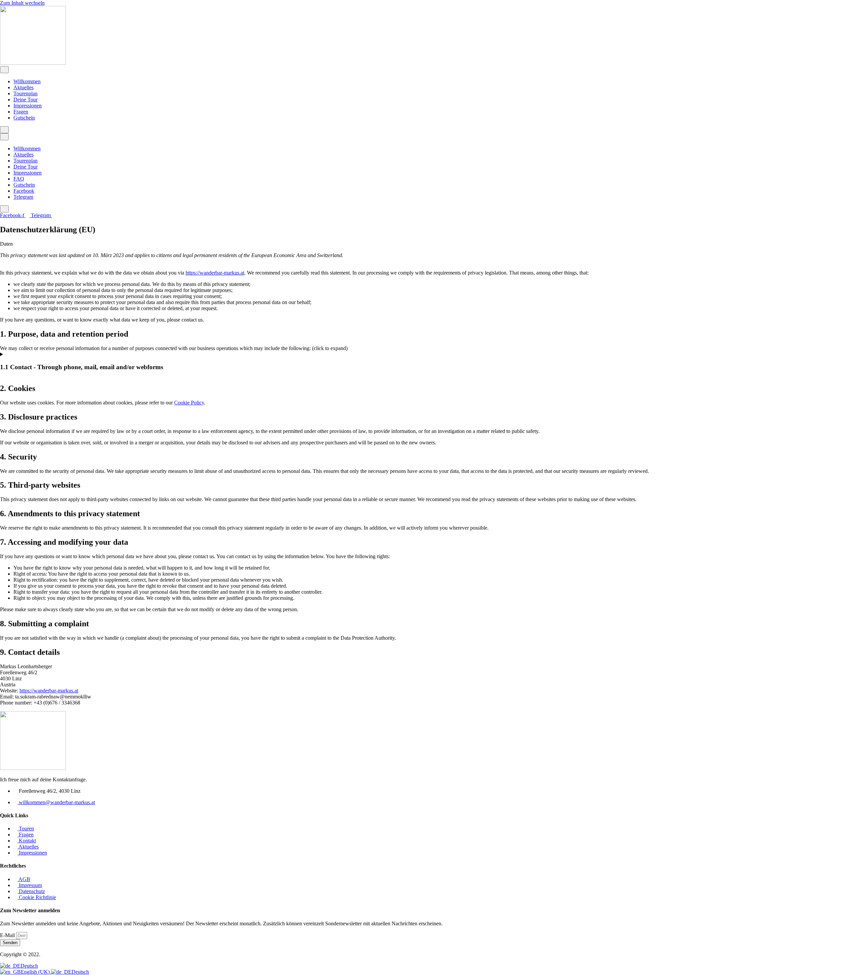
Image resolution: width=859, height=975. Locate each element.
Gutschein (24, 117)
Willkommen (27, 81)
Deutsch (29, 966)
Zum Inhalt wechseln (22, 3)
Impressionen (27, 105)
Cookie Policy (189, 402)
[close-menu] (4, 129)
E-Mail (8, 935)
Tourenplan (25, 93)
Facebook (23, 191)
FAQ (18, 179)
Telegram (23, 197)
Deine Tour (25, 99)
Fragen (20, 111)
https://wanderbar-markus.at (215, 273)
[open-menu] (4, 69)
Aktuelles (23, 87)
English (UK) (36, 972)
